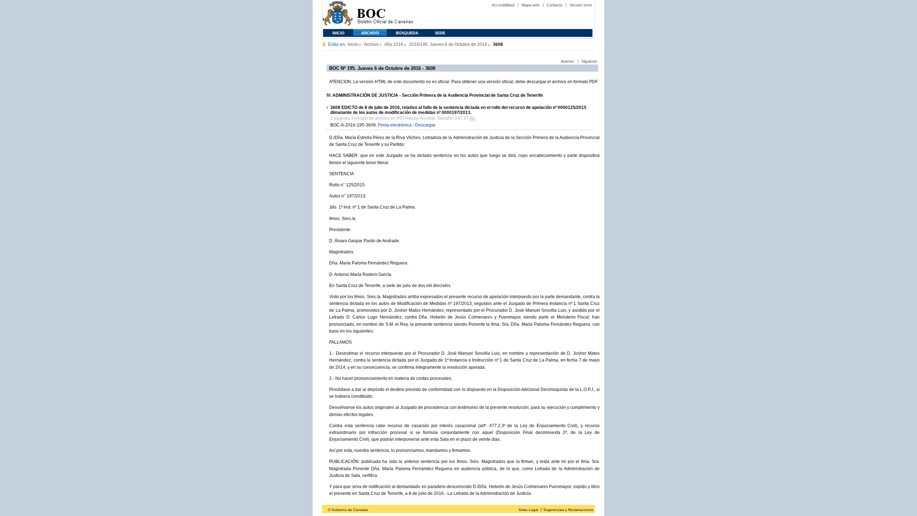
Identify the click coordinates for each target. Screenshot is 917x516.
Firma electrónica (395, 125)
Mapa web (530, 5)
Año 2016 (393, 44)
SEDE (440, 33)
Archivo (370, 33)
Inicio (338, 33)
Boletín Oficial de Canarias (385, 14)
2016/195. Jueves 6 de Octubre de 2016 (448, 44)
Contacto (554, 5)
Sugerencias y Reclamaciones (568, 510)
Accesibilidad (503, 5)
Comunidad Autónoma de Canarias (337, 14)
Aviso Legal (528, 510)
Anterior (567, 61)
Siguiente (589, 61)
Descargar (425, 125)
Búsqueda (407, 33)
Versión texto (581, 5)
